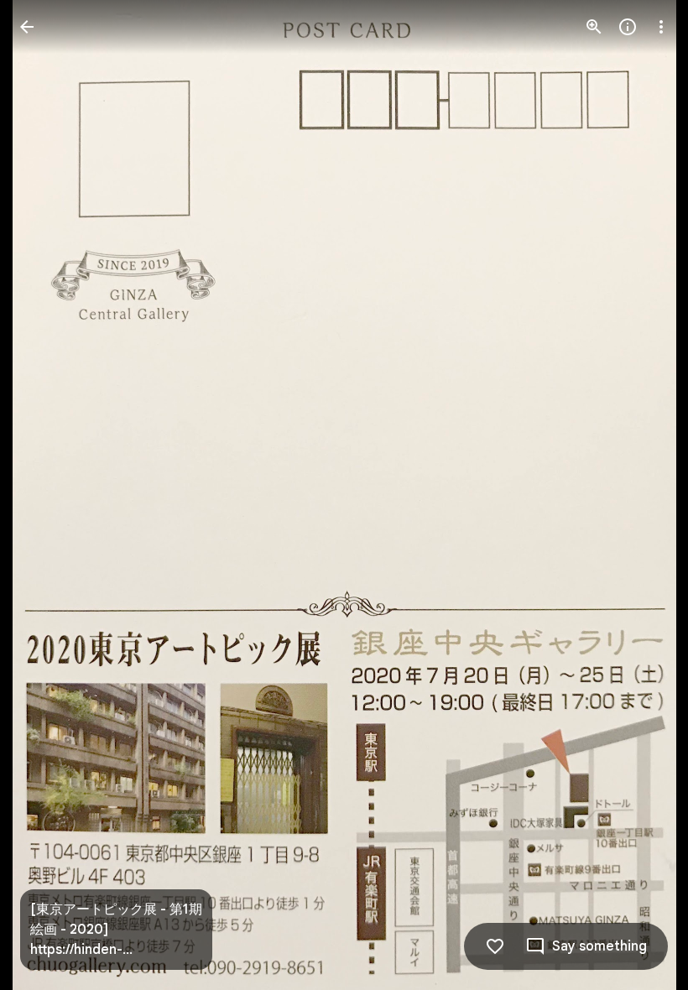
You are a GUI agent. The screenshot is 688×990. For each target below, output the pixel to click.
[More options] (661, 27)
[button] (46, 495)
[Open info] (627, 27)
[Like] (495, 946)
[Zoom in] (594, 27)
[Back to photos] (27, 27)
